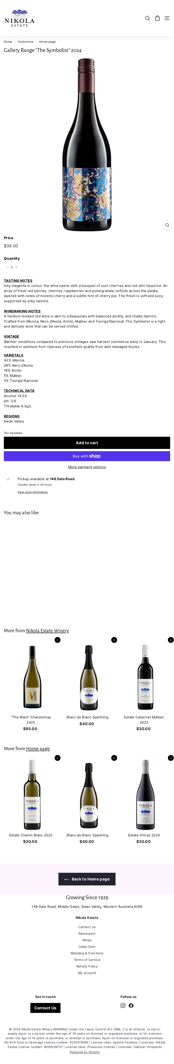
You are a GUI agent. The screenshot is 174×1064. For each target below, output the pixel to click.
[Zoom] (167, 225)
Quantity (12, 258)
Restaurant (87, 933)
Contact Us (87, 927)
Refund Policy (87, 966)
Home (8, 41)
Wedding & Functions (86, 953)
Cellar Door (87, 946)
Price (8, 238)
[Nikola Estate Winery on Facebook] (131, 1005)
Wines (87, 940)
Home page (47, 41)
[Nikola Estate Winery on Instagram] (123, 1005)
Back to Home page (90, 879)
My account (87, 973)
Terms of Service (87, 960)
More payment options (87, 467)
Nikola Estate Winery (47, 630)
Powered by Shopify (85, 1052)
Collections (26, 41)
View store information (33, 492)
